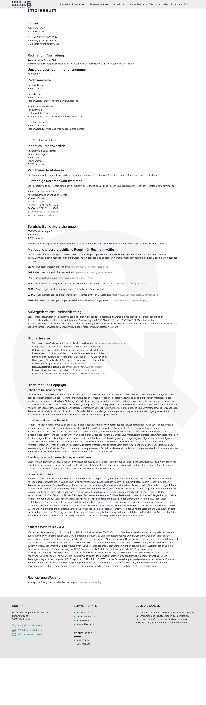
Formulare (176, 4)
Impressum (83, 640)
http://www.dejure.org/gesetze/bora (92, 272)
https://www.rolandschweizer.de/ (108, 343)
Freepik (73, 366)
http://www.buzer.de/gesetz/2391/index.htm (135, 294)
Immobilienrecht (138, 4)
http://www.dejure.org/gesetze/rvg (128, 283)
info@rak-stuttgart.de (46, 211)
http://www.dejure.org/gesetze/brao (88, 266)
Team (152, 4)
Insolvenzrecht (80, 4)
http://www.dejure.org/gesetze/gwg (128, 300)
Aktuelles (164, 4)
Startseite (65, 4)
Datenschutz (83, 643)
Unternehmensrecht (101, 4)
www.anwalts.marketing (89, 582)
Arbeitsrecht (120, 4)
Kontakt (188, 4)
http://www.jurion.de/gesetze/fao (75, 277)
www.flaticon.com (90, 363)
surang (71, 363)
